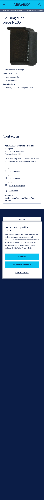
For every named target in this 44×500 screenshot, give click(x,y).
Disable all (22, 257)
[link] (14, 10)
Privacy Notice (27, 248)
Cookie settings (22, 272)
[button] (13, 190)
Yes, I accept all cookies (22, 265)
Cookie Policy (16, 248)
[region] (22, 249)
